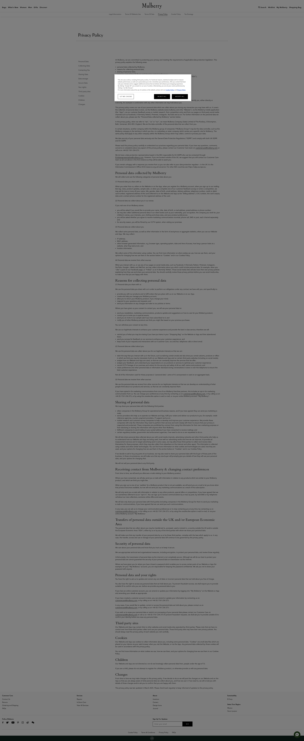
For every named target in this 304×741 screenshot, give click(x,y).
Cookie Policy (170, 90)
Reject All (162, 96)
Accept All (179, 96)
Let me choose (126, 96)
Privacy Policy (181, 90)
